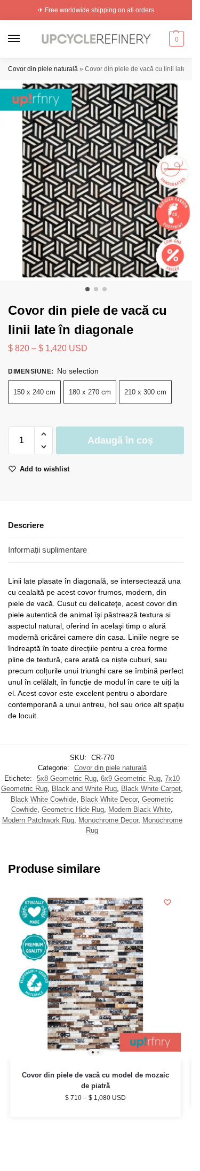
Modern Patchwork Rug (38, 820)
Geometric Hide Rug (73, 809)
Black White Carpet (151, 789)
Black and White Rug (84, 789)
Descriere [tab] (26, 525)
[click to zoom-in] (100, 180)
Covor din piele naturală (43, 69)
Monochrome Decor (108, 820)
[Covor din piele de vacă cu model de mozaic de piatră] (95, 974)
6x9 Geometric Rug (131, 778)
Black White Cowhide (43, 799)
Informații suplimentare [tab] (47, 549)
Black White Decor (109, 799)
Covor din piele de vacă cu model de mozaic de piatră (95, 1080)
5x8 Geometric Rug (67, 778)
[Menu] (24, 39)
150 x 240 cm (34, 392)
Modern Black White (139, 809)
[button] (175, 39)
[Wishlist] (167, 902)
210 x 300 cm (145, 392)
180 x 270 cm (90, 392)
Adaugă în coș (120, 440)
